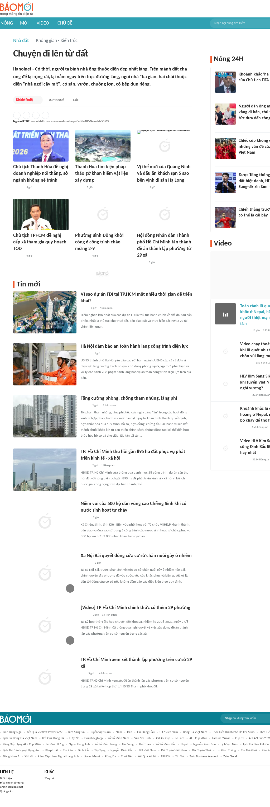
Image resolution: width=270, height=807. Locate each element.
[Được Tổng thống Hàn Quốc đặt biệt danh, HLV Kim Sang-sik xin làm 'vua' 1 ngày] (225, 182)
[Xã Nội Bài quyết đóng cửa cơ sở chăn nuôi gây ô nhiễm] (44, 574)
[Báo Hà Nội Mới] (86, 353)
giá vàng (128, 744)
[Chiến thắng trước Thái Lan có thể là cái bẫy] (225, 217)
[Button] (37, 100)
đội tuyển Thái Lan (204, 750)
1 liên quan (107, 465)
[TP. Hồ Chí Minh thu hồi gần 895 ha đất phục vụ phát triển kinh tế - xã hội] (44, 470)
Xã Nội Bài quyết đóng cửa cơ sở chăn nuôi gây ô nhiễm (136, 555)
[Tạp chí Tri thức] (84, 308)
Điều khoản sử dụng (11, 782)
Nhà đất (21, 40)
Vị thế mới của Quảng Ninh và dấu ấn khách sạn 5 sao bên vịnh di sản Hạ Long (164, 173)
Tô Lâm (179, 738)
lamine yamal (221, 738)
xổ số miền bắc (166, 744)
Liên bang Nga (12, 732)
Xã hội (29, 756)
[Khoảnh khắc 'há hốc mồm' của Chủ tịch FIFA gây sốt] (225, 82)
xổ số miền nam (118, 738)
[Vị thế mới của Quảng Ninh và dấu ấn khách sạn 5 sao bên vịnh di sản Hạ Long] (164, 146)
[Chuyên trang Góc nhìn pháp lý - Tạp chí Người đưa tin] (242, 125)
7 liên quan (106, 308)
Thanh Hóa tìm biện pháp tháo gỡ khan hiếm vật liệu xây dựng (101, 173)
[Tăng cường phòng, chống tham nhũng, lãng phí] (44, 416)
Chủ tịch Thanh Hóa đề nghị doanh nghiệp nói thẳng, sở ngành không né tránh (40, 173)
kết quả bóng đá (53, 738)
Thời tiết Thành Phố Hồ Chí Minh (233, 732)
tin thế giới (249, 750)
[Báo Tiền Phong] (18, 187)
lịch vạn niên (229, 744)
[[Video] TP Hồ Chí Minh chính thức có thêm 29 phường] (44, 626)
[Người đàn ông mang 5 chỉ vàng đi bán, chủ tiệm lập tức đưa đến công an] (225, 114)
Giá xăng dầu (146, 732)
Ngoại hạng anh (79, 744)
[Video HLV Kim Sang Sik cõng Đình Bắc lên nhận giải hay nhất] (225, 448)
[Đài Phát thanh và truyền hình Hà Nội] (86, 563)
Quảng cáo (6, 791)
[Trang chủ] (16, 9)
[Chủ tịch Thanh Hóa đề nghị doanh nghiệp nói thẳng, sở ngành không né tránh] (41, 146)
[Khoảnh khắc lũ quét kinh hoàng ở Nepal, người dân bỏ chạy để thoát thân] (225, 416)
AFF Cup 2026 (198, 738)
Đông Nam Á (11, 756)
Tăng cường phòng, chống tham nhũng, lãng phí (129, 398)
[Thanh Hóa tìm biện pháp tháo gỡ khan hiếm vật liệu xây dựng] (103, 146)
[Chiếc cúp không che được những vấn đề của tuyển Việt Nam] (225, 148)
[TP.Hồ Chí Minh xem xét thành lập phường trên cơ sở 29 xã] (44, 678)
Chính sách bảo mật (11, 787)
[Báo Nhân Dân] (141, 187)
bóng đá (110, 756)
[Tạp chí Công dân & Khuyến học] (141, 263)
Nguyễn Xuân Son (204, 744)
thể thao (145, 744)
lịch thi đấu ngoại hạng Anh (21, 750)
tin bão (68, 750)
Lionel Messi (92, 756)
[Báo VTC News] (245, 194)
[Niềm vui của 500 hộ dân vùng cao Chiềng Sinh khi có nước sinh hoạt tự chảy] (44, 522)
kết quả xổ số (147, 756)
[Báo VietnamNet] (244, 330)
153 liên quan (260, 427)
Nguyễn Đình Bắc (121, 750)
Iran (129, 732)
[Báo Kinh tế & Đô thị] (24, 100)
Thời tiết (127, 756)
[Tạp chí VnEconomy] (85, 405)
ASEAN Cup (163, 738)
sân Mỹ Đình (142, 738)
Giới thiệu (6, 778)
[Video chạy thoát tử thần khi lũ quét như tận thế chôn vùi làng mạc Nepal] (225, 351)
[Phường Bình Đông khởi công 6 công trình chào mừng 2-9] (103, 214)
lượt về (74, 738)
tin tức (180, 756)
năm (119, 732)
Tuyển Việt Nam (100, 732)
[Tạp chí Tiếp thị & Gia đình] (83, 674)
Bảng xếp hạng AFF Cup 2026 (22, 744)
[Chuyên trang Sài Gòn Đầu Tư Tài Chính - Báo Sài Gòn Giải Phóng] (82, 256)
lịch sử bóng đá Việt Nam (20, 738)
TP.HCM (165, 756)
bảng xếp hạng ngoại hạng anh (58, 756)
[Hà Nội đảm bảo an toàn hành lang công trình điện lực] (44, 364)
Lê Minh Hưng (55, 744)
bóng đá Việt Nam (195, 732)
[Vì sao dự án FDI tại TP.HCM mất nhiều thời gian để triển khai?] (44, 312)
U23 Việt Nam (147, 750)
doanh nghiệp (93, 738)
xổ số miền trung (106, 744)
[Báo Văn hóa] (85, 518)
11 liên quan (108, 405)
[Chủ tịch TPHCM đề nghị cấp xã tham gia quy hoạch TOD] (41, 214)
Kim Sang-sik (76, 732)
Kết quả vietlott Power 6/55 (45, 732)
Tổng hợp (50, 778)
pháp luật (51, 750)
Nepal (184, 744)
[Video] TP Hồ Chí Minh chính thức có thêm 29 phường (135, 607)
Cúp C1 (239, 738)
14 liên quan (109, 614)
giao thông (228, 750)
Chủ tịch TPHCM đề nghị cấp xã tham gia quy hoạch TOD (39, 242)
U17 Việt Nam (169, 732)
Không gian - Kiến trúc (57, 40)
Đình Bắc (83, 750)
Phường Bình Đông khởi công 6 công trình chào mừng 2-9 (99, 242)
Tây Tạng (99, 750)
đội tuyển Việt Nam (174, 750)
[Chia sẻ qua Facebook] (17, 115)
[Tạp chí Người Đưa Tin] (79, 187)
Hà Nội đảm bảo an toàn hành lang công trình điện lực (134, 346)
